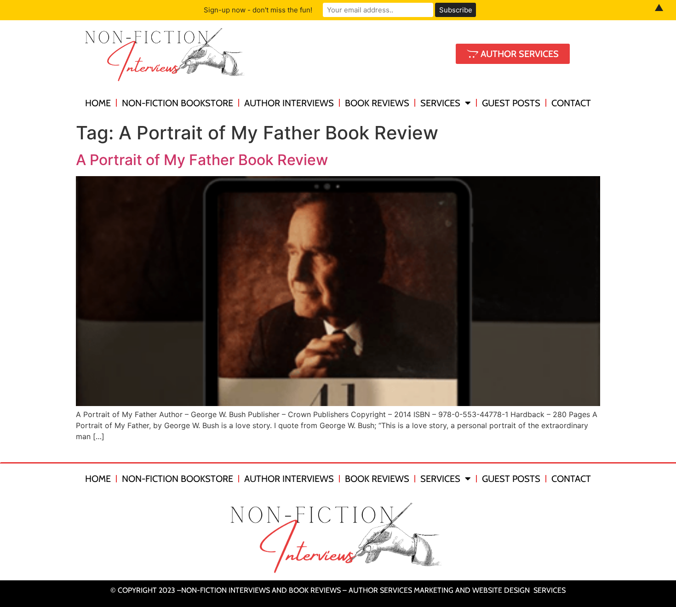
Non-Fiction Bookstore (177, 103)
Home (98, 103)
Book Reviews (377, 103)
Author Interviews (289, 103)
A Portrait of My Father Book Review (202, 160)
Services (440, 103)
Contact (571, 103)
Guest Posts (511, 103)
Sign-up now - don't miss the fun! (258, 10)
